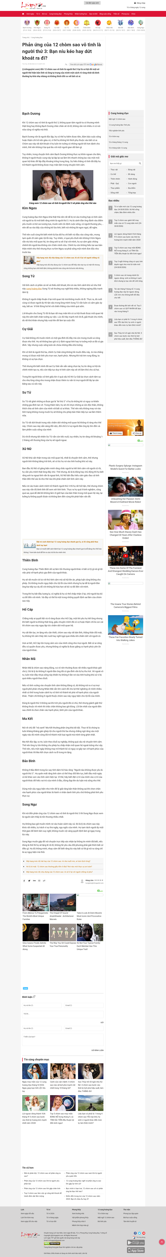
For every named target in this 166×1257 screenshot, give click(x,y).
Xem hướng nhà (78, 1213)
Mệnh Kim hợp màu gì (80, 1225)
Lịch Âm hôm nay (27, 1217)
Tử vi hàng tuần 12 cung (118, 148)
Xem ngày (30, 14)
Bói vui (44, 14)
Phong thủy (68, 14)
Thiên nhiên (115, 179)
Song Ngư (141, 29)
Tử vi (38, 14)
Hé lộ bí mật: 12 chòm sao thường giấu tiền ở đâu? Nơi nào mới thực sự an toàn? (59, 867)
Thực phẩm (115, 188)
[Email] (39, 881)
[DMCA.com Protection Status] (52, 1245)
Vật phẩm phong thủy (80, 1217)
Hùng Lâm (89, 880)
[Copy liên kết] (44, 881)
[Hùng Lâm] (82, 881)
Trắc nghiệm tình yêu (116, 131)
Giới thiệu (47, 1253)
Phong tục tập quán (130, 1213)
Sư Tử (67, 29)
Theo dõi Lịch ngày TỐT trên (80, 64)
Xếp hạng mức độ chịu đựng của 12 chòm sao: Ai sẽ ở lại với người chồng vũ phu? (59, 872)
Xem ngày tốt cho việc (29, 1221)
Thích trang (117, 433)
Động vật (131, 170)
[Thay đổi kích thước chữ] (66, 64)
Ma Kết (120, 29)
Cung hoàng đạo (55, 14)
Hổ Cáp (98, 29)
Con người (132, 183)
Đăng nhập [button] (141, 3)
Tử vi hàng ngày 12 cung (136, 7)
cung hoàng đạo (34, 288)
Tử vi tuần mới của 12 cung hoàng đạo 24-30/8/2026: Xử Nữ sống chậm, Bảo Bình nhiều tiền (128, 209)
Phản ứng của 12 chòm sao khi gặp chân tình (42, 1188)
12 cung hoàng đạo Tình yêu (119, 125)
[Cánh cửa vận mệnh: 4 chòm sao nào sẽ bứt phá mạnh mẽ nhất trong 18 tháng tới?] (62, 1071)
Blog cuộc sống (105, 14)
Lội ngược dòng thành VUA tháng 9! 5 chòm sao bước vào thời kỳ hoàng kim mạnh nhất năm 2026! (127, 237)
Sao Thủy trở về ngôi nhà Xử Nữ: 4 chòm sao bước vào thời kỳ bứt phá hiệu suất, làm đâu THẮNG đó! (128, 336)
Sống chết (115, 193)
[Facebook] (135, 1234)
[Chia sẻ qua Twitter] (29, 881)
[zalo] (34, 881)
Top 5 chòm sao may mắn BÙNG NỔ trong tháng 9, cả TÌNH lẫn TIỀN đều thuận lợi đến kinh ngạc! (128, 251)
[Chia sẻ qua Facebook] (24, 881)
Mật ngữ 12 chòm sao (117, 119)
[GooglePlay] (136, 1245)
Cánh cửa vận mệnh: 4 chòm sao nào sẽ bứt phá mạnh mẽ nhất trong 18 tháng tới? (62, 1085)
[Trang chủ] (23, 14)
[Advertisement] (58, 94)
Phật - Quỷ (115, 183)
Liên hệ (84, 1253)
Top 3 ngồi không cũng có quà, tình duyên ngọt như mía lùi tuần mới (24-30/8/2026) (128, 264)
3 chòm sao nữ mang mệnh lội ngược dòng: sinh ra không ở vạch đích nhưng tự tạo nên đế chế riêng (128, 278)
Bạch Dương (27, 29)
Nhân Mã (109, 29)
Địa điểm (131, 188)
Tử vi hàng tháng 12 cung (118, 142)
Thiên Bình (86, 29)
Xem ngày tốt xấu (27, 1213)
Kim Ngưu (37, 29)
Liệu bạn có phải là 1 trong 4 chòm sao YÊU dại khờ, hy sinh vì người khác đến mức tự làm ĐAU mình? (128, 322)
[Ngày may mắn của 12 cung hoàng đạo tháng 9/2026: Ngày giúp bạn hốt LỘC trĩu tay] (35, 1071)
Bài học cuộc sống (130, 1217)
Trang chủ (25, 37)
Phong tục (125, 14)
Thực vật (114, 170)
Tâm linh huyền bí (129, 1221)
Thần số (116, 14)
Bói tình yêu (102, 1221)
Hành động (132, 179)
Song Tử (47, 29)
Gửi (102, 1022)
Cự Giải (57, 29)
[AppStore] (136, 1252)
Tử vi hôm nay (114, 136)
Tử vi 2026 (50, 1213)
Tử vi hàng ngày (52, 1217)
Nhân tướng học (81, 14)
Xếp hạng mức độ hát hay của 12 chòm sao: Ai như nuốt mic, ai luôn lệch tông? (58, 861)
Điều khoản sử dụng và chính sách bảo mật (66, 1253)
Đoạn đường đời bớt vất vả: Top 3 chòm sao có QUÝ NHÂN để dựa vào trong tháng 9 (127, 308)
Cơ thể (113, 174)
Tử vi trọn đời (51, 1221)
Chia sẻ (138, 433)
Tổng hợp (132, 193)
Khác (133, 14)
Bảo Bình (131, 29)
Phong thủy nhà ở (78, 1221)
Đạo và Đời (93, 14)
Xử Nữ (77, 29)
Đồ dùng (131, 174)
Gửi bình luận (98, 1050)
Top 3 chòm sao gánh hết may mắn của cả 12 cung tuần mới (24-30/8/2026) (128, 223)
